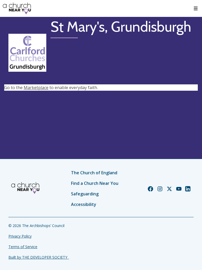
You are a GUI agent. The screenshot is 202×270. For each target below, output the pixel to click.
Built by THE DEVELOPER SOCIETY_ (38, 257)
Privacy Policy (20, 236)
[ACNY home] (17, 8)
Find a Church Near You (94, 183)
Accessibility (83, 204)
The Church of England (94, 173)
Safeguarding (85, 194)
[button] (195, 8)
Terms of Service (22, 246)
